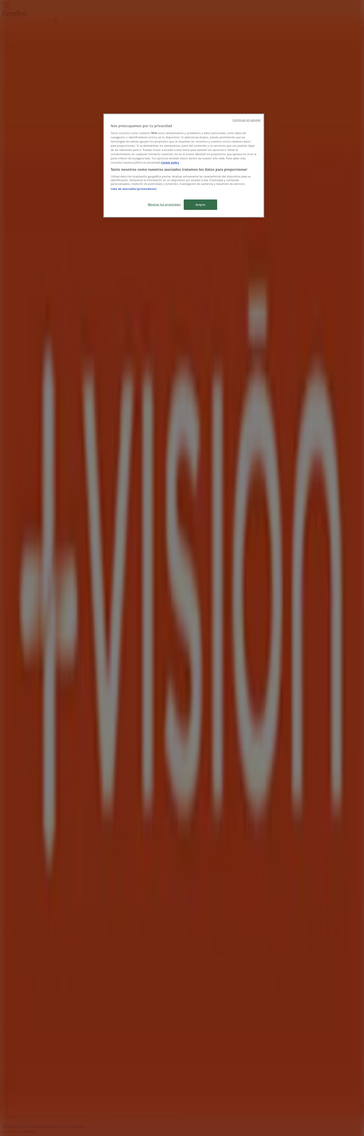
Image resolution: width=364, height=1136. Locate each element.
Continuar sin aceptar (246, 120)
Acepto (200, 204)
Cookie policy (170, 162)
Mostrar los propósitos (164, 204)
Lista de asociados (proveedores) (133, 189)
